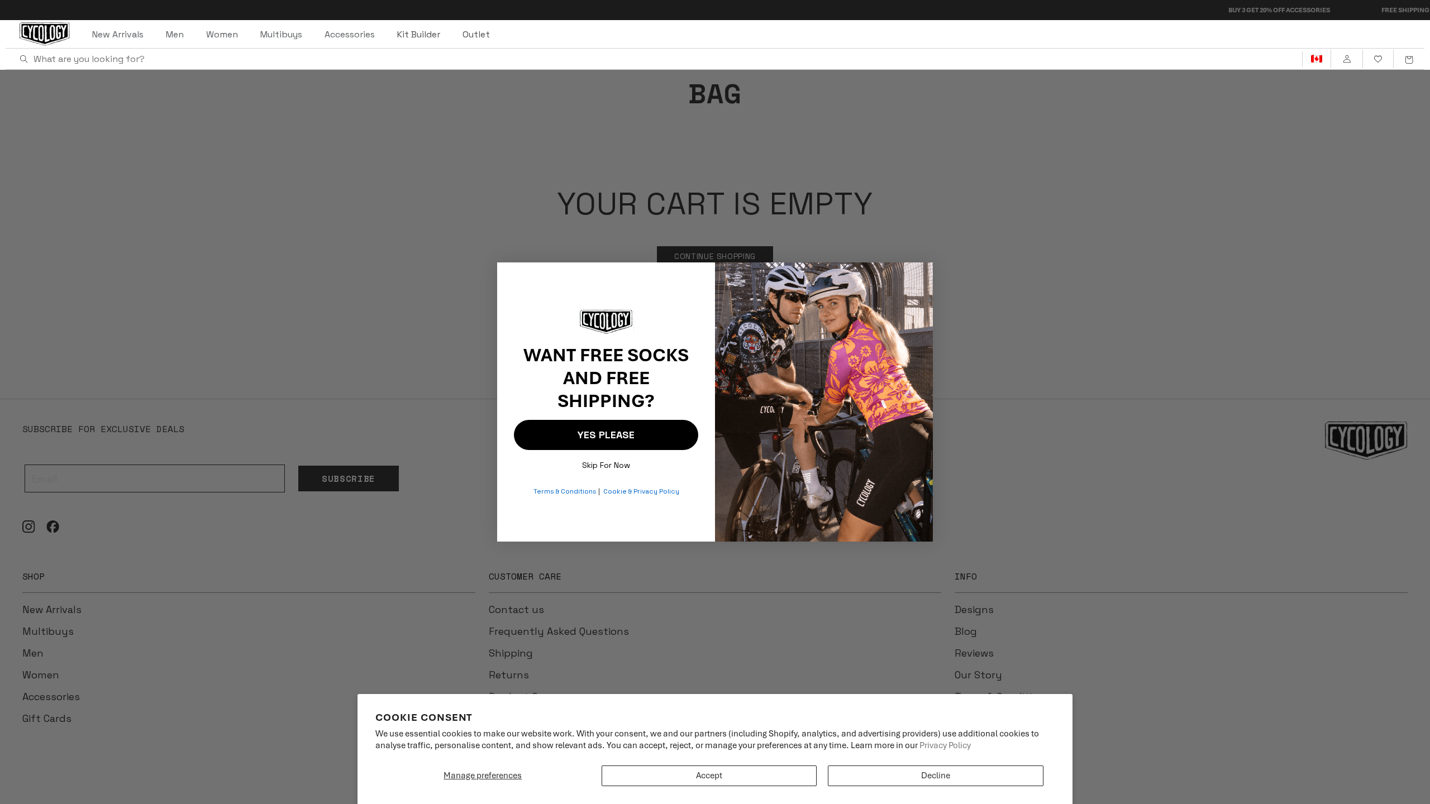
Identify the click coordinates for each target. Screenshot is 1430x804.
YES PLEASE (606, 434)
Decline (935, 775)
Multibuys (281, 34)
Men (175, 34)
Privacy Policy (945, 745)
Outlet (476, 34)
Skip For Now (606, 462)
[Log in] (1346, 59)
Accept (709, 775)
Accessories (350, 34)
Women (222, 34)
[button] (1408, 59)
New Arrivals (118, 34)
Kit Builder (418, 34)
